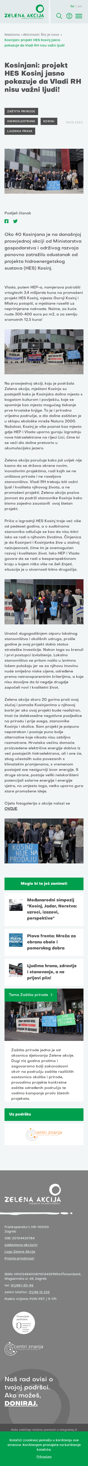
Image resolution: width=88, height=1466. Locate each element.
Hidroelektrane (21, 121)
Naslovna (12, 34)
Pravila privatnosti (19, 1258)
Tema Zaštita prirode (28, 995)
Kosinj (49, 121)
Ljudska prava (19, 131)
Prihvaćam (44, 1456)
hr (72, 6)
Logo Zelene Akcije (20, 1252)
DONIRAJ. (21, 1404)
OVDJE (11, 809)
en (80, 6)
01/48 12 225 (39, 1292)
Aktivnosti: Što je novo (41, 34)
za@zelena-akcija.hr (21, 1245)
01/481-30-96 (22, 1285)
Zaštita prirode (21, 111)
